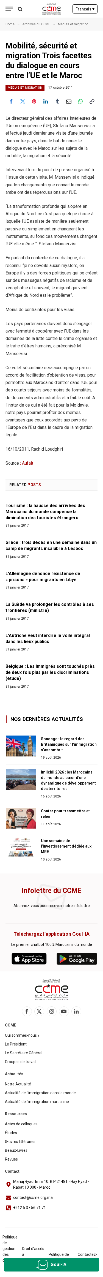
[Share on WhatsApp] (80, 101)
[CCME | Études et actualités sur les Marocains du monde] (51, 9)
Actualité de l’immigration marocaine (37, 1101)
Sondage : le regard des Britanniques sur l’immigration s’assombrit (69, 744)
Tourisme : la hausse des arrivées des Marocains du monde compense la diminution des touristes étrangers (45, 511)
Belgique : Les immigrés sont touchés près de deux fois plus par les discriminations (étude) (50, 672)
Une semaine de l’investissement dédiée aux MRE (66, 846)
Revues (11, 1159)
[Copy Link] (92, 101)
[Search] (20, 9)
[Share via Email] (68, 101)
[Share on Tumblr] (57, 101)
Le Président (16, 1044)
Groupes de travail (20, 1062)
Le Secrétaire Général (23, 1053)
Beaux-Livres (16, 1150)
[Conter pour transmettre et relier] (21, 818)
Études (11, 1133)
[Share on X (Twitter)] (22, 101)
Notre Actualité (18, 1084)
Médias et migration (25, 87)
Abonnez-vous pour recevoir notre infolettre (51, 905)
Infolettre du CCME (52, 891)
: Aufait (26, 463)
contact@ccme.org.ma (33, 1197)
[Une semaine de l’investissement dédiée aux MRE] (21, 847)
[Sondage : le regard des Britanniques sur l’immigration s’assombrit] (21, 746)
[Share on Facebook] (10, 101)
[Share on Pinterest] (34, 101)
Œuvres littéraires (20, 1141)
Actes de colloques (21, 1124)
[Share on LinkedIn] (45, 101)
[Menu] (9, 9)
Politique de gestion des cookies (10, 1248)
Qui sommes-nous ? (22, 1035)
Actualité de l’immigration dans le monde (40, 1093)
